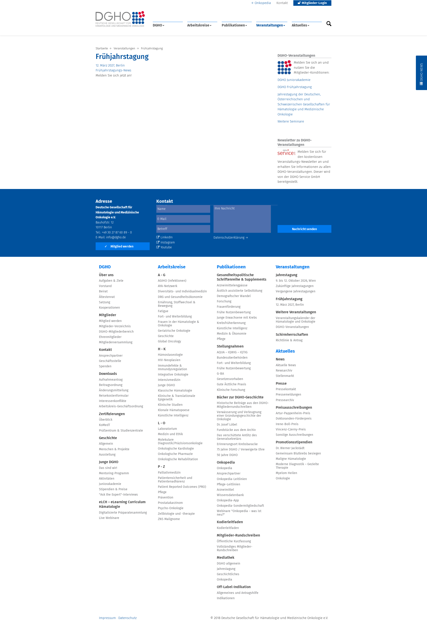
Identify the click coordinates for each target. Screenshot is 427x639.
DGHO (157, 25)
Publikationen (233, 25)
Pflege (162, 492)
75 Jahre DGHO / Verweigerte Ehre (241, 449)
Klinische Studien (170, 404)
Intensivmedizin (169, 380)
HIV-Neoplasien (169, 360)
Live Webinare (109, 518)
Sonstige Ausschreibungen (294, 434)
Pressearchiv (285, 400)
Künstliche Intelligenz (173, 415)
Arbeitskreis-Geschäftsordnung (121, 406)
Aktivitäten (106, 478)
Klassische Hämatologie (175, 390)
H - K (162, 349)
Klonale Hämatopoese (173, 410)
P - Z (161, 466)
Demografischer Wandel (234, 296)
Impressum (107, 618)
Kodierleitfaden (230, 522)
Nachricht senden (304, 229)
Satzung (104, 302)
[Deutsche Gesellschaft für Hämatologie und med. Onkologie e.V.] (120, 19)
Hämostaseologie (170, 354)
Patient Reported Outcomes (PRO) (182, 486)
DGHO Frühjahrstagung (295, 87)
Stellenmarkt (285, 376)
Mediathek (225, 557)
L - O (161, 423)
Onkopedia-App (228, 500)
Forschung (224, 301)
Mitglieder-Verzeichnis (115, 326)
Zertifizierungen (112, 414)
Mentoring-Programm (114, 473)
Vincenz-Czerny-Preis (291, 429)
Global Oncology (169, 341)
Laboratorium (167, 428)
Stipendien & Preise (113, 489)
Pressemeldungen (288, 394)
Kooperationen (109, 307)
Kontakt (282, 3)
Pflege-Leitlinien (228, 484)
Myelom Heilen (286, 473)
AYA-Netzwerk (167, 286)
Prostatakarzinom (170, 502)
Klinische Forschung (231, 390)
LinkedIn (167, 237)
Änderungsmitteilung (113, 390)
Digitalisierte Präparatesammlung (123, 512)
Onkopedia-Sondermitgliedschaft (240, 505)
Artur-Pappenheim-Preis (293, 413)
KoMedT (104, 425)
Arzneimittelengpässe (232, 285)
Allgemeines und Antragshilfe (237, 593)
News (280, 359)
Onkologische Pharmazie (175, 454)
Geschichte (108, 438)
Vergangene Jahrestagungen (295, 291)
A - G (161, 275)
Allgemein (106, 443)
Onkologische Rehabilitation (178, 459)
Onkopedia (263, 3)
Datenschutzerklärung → (231, 237)
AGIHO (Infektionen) (172, 280)
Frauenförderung (228, 306)
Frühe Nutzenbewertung (234, 312)
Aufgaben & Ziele (111, 280)
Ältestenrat (107, 297)
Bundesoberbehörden (232, 357)
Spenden (105, 366)
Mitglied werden (119, 246)
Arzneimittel (225, 489)
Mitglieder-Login (314, 3)
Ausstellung (107, 454)
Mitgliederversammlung (115, 342)
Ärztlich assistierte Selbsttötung (239, 290)
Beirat (103, 291)
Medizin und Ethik (170, 434)
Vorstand (105, 286)
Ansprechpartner (111, 355)
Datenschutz (127, 618)
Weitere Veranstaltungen (296, 312)
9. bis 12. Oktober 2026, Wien (296, 280)
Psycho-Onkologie (170, 508)
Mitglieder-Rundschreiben (238, 535)
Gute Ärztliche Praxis (231, 384)
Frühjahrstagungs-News (113, 70)
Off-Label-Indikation (234, 587)
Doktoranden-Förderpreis (294, 418)
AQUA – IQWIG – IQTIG (232, 352)
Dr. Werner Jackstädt (290, 448)
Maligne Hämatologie (291, 458)
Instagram (168, 242)
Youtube (166, 247)
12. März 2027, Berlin (110, 65)
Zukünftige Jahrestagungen (295, 286)
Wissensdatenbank (230, 495)
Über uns (106, 275)
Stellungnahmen (230, 346)
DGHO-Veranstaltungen (292, 327)
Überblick (105, 419)
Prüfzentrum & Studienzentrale (121, 430)
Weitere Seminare (291, 121)
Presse (281, 383)
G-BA (220, 373)
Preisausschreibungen (294, 407)
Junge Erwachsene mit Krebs (237, 317)
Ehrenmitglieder (110, 337)
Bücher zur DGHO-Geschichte (240, 397)
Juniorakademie (110, 484)
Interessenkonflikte (112, 401)
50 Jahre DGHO (227, 455)
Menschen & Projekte (114, 449)
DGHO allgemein (228, 563)
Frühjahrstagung (289, 299)
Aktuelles (299, 25)
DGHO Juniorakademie (294, 80)
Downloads (108, 374)
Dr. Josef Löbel (227, 424)
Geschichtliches (228, 574)
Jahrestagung (226, 569)
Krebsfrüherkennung (231, 323)
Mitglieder (107, 315)
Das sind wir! (108, 468)
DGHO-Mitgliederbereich (116, 331)
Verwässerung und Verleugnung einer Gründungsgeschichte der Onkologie (239, 416)
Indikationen (226, 598)
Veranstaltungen (269, 25)
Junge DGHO (108, 462)
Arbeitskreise (198, 25)
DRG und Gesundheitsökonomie (180, 297)
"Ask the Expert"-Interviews (118, 494)
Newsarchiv (284, 370)
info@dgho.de (116, 237)
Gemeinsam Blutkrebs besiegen (298, 453)
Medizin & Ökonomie (231, 333)
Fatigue (163, 311)
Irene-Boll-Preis (287, 424)
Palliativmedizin (169, 472)
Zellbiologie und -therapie (176, 513)
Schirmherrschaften (292, 334)
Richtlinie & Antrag (289, 340)
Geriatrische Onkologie (174, 330)
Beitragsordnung (110, 385)
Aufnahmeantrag (111, 379)
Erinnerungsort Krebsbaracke (237, 444)
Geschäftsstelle (110, 361)
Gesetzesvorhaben (230, 379)
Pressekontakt (286, 389)
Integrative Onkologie (173, 374)
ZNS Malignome (169, 519)
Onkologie (283, 478)
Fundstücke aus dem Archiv (236, 430)
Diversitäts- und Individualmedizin (182, 291)
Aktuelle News (286, 365)
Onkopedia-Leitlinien (232, 479)
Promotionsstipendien (294, 442)
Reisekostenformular (114, 395)
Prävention (165, 497)
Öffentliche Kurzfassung (234, 541)
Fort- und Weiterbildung (175, 316)
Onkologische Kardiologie (176, 448)
